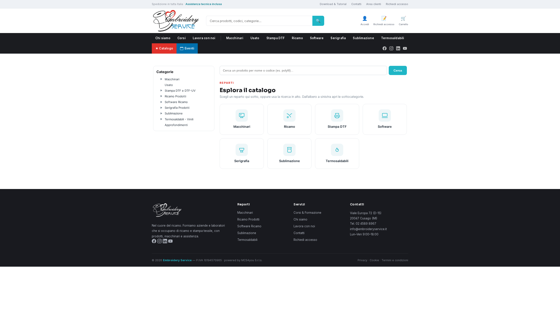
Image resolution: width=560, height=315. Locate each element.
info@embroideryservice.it (368, 229)
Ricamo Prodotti (175, 96)
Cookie (374, 260)
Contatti (356, 4)
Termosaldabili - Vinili (179, 119)
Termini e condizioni (395, 260)
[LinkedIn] (398, 48)
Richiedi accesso (397, 4)
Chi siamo (162, 38)
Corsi (181, 38)
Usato (254, 38)
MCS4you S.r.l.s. (251, 260)
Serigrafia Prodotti (177, 107)
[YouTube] (405, 48)
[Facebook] (385, 48)
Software (317, 38)
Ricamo (297, 38)
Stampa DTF (275, 38)
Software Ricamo (176, 102)
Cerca (398, 70)
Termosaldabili (392, 38)
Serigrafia (338, 38)
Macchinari (234, 38)
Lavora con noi (204, 38)
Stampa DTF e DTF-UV (180, 90)
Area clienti (373, 4)
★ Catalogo (164, 48)
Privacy (362, 260)
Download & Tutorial (333, 4)
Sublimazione (363, 38)
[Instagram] (391, 48)
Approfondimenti (176, 125)
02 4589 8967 (366, 223)
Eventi (189, 48)
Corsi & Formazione (307, 212)
